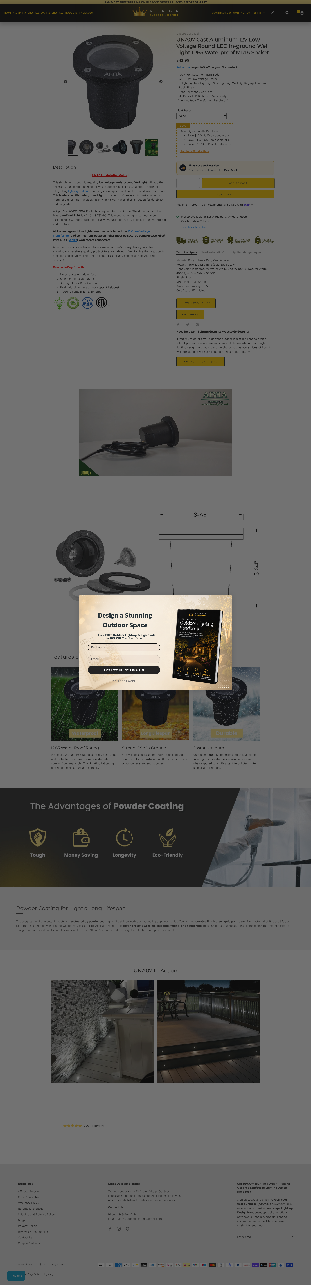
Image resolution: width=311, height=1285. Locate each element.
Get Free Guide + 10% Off (124, 670)
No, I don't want (124, 681)
